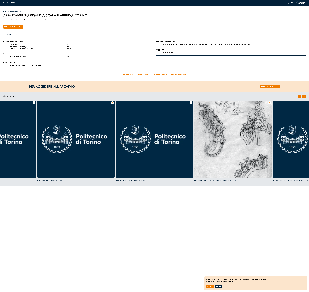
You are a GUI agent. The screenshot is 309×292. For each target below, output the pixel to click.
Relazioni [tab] (17, 34)
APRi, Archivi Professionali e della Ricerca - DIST (169, 75)
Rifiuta (218, 286)
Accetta (210, 286)
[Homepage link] (301, 2)
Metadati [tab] (7, 34)
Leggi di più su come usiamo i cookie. (219, 282)
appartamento (128, 75)
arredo (139, 75)
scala (147, 75)
